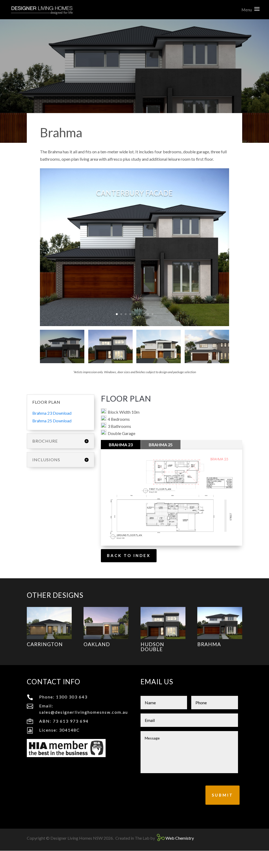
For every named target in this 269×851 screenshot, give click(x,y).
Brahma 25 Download (51, 420)
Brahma (209, 644)
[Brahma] (219, 623)
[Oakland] (106, 623)
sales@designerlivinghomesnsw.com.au (83, 712)
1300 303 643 (71, 696)
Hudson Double (152, 646)
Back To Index (129, 555)
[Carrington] (49, 623)
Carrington (45, 644)
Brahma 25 (161, 444)
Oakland (97, 644)
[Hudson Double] (163, 623)
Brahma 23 (121, 444)
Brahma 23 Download (51, 413)
